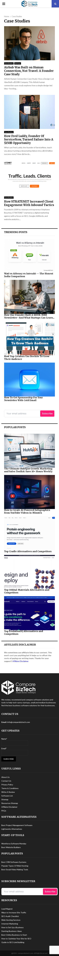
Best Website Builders (11, 847)
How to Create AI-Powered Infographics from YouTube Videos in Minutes (27, 511)
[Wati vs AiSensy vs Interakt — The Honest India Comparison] (29, 256)
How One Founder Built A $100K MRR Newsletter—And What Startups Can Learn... (29, 316)
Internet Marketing (9, 923)
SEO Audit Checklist (10, 916)
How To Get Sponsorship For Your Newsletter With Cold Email (23, 399)
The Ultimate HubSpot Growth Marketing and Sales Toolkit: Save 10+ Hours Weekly (28, 470)
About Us (5, 777)
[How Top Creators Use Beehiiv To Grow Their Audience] (29, 338)
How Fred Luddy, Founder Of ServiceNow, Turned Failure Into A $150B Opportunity (28, 139)
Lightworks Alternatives (11, 829)
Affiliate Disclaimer (20, 661)
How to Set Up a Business (12, 927)
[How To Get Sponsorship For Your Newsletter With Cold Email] (29, 380)
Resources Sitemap (9, 803)
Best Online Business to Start (14, 935)
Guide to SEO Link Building (12, 942)
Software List (7, 796)
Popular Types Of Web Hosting (14, 866)
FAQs (3, 810)
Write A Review (8, 792)
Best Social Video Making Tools (14, 869)
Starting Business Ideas (11, 931)
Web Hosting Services (10, 920)
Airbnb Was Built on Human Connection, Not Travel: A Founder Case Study (29, 71)
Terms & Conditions (10, 788)
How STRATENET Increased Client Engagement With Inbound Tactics (29, 203)
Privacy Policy (7, 784)
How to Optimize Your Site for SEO (16, 938)
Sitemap (4, 799)
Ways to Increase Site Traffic (13, 912)
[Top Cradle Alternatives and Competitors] (29, 533)
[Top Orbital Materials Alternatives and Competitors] (29, 572)
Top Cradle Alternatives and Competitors (28, 551)
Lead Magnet (7, 909)
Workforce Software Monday (13, 843)
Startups (17, 63)
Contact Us (6, 781)
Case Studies (9, 63)
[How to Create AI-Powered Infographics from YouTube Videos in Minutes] (29, 492)
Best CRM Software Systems (13, 862)
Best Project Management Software (16, 825)
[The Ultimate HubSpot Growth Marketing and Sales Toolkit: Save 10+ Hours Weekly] (29, 451)
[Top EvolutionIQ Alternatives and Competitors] (29, 613)
